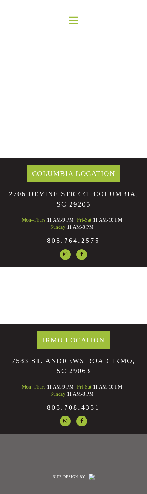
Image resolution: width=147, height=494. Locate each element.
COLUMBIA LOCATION (73, 173)
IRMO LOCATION (73, 340)
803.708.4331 (73, 407)
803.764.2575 (73, 240)
